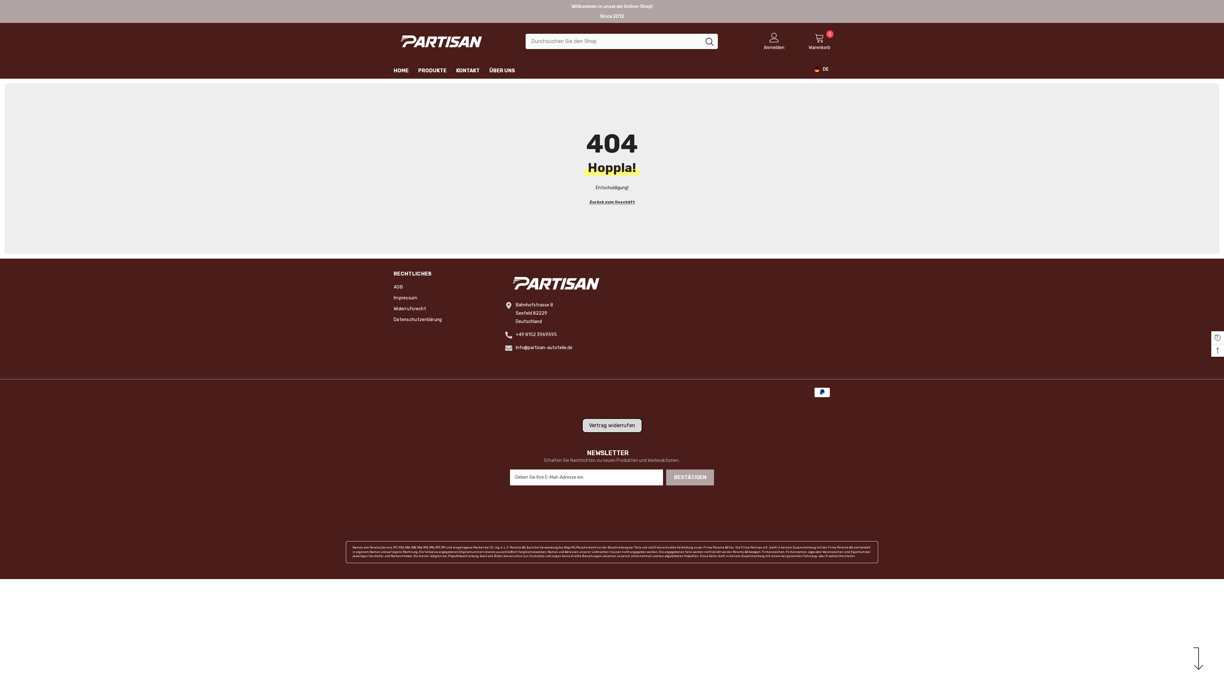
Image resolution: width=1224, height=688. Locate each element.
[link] (612, 552)
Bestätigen (690, 477)
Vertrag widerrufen (612, 425)
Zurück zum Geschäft (612, 202)
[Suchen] (622, 41)
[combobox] (613, 41)
